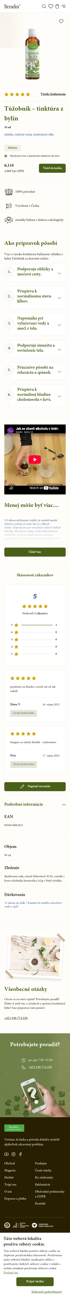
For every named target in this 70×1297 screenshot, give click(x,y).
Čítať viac (35, 552)
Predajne (41, 1163)
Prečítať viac (11, 1272)
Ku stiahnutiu (44, 1177)
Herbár (9, 1177)
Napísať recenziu (39, 786)
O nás (8, 1191)
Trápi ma (10, 1184)
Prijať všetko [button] (35, 1281)
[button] (46, 1292)
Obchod (9, 1163)
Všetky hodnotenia (53, 94)
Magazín (10, 1170)
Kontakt (40, 1203)
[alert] (35, 1265)
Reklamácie (42, 1184)
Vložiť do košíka (52, 168)
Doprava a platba (15, 1198)
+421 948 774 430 (16, 1018)
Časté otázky (43, 1170)
